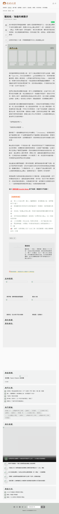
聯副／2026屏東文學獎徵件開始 (15, 497)
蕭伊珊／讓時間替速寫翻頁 (15, 297)
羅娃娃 (15, 19)
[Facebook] (6, 25)
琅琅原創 (38, 7)
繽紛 (13, 10)
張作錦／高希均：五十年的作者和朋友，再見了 (20, 398)
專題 (34, 7)
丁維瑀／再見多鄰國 (12, 396)
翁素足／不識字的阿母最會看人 (15, 401)
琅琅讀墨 (45, 7)
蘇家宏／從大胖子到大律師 (15, 314)
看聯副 (10, 7)
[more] (52, 48)
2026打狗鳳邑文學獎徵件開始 (15, 492)
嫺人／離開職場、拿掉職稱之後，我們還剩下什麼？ (21, 393)
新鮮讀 (5, 7)
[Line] (6, 30)
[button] (6, 35)
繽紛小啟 (35, 297)
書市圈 (14, 7)
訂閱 (43, 507)
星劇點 (29, 7)
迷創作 (24, 7)
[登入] (53, 3)
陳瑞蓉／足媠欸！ (37, 314)
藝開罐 (19, 7)
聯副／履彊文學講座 (12, 494)
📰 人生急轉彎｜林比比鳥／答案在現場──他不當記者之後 (31, 221)
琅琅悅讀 (5, 10)
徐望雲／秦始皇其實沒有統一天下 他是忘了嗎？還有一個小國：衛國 (25, 391)
